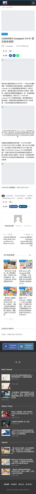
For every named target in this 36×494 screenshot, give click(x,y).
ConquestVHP (9, 195)
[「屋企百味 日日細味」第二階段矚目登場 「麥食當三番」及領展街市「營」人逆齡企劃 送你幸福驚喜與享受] (10, 264)
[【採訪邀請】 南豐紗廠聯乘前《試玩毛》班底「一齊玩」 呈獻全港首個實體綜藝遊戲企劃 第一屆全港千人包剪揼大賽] (6, 394)
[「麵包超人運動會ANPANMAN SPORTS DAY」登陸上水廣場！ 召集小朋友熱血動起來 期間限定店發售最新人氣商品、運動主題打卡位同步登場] (10, 291)
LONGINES (30, 195)
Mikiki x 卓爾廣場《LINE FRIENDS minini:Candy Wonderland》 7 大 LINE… (22, 413)
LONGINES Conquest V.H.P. (8, 198)
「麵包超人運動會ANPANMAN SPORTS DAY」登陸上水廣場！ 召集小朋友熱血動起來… (22, 471)
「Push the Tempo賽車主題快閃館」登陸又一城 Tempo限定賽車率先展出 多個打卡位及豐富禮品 (22, 432)
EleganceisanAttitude (20, 195)
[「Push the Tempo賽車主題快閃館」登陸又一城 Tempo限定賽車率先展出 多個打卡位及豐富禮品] (6, 432)
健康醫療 (6, 484)
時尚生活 (4, 34)
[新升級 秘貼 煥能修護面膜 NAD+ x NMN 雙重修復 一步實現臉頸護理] (6, 377)
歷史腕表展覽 (28, 198)
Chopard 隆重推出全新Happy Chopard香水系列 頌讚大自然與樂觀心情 (26, 241)
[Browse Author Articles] (18, 219)
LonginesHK (20, 198)
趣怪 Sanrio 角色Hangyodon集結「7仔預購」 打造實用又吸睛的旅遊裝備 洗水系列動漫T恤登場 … (22, 461)
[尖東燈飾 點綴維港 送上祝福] (6, 424)
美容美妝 (14, 484)
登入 (10, 334)
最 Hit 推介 (29, 484)
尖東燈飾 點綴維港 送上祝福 (20, 421)
